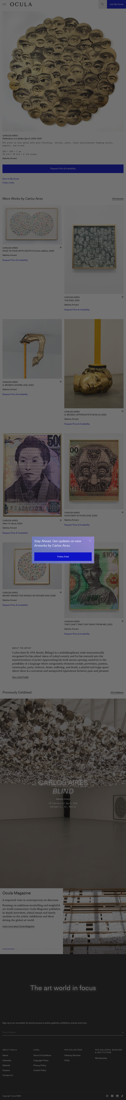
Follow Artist (63, 556)
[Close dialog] (90, 540)
